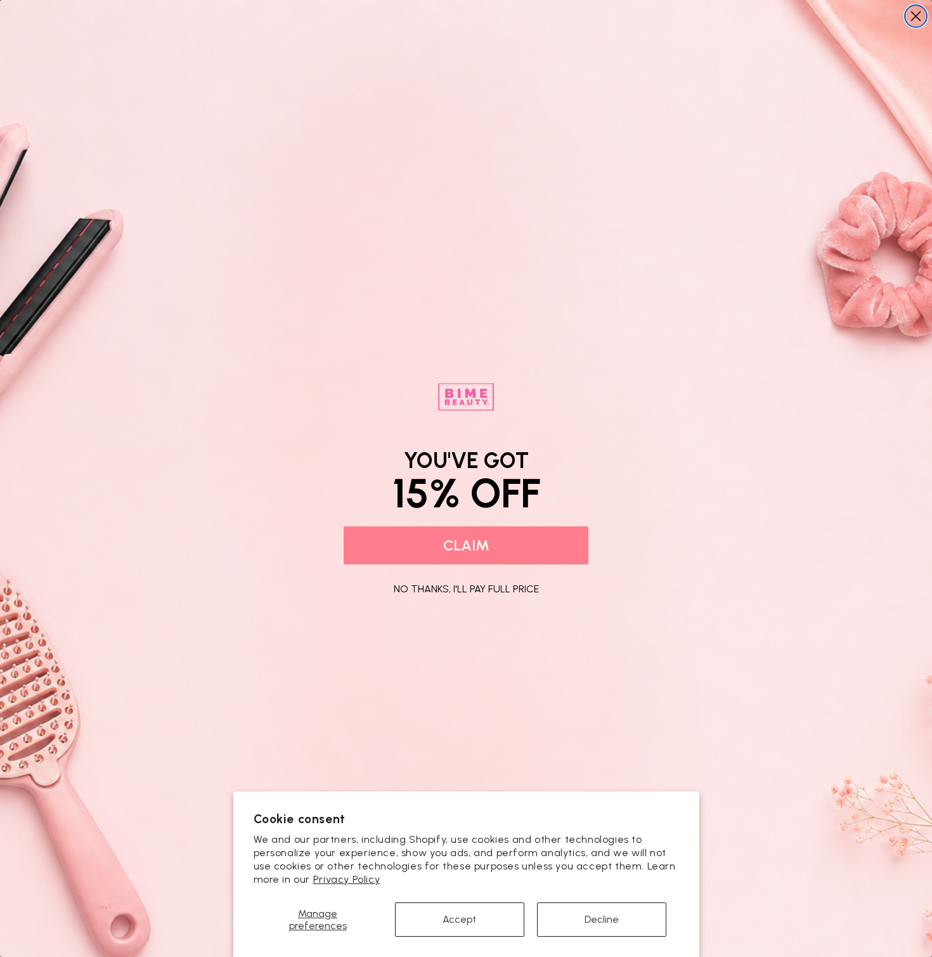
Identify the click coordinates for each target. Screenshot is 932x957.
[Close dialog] (916, 16)
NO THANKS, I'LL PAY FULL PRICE (466, 587)
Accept (459, 919)
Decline (602, 919)
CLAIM (466, 545)
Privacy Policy (346, 879)
